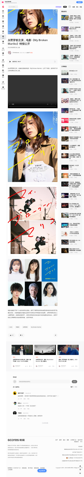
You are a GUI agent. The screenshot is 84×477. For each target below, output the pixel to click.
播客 (68, 440)
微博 (60, 440)
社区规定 (42, 468)
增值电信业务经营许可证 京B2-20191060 (73, 449)
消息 (81, 7)
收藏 (73, 7)
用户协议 (30, 468)
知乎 (56, 440)
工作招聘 (10, 469)
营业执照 (80, 446)
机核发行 (76, 441)
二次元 (10, 327)
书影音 (17, 327)
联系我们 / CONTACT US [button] (14, 468)
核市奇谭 (80, 440)
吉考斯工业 (73, 440)
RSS (81, 441)
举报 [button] (28, 399)
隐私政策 (36, 468)
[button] (10, 61)
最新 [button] (76, 387)
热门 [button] (72, 387)
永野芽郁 (25, 327)
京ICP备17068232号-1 (77, 452)
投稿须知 (24, 468)
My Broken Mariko (36, 327)
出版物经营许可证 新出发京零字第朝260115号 (72, 461)
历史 (77, 7)
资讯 (31, 52)
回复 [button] (25, 399)
